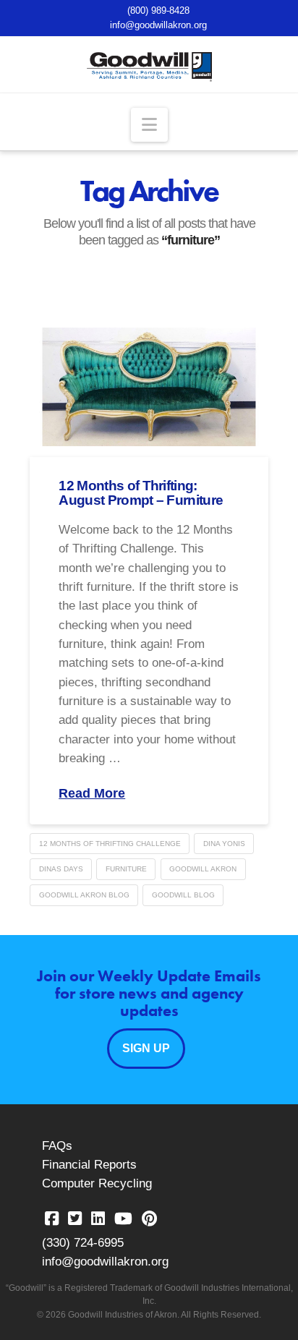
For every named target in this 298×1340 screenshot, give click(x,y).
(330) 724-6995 (83, 1243)
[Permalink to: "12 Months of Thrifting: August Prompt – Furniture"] (149, 387)
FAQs (57, 1146)
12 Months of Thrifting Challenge (110, 844)
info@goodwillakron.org (158, 25)
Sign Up (146, 1048)
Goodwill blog (183, 895)
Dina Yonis (224, 844)
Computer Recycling (97, 1183)
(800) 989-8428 (158, 10)
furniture (126, 869)
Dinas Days (61, 869)
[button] (149, 125)
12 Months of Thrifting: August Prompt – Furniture (141, 493)
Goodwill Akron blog (84, 895)
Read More (92, 793)
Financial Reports (89, 1165)
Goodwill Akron (203, 869)
